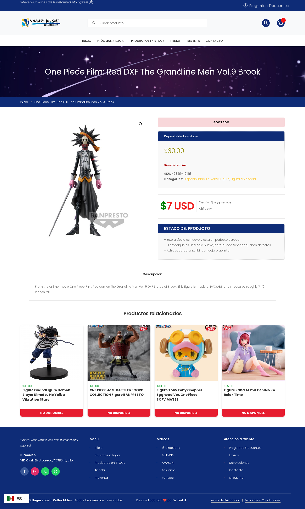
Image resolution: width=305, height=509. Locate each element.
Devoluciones (239, 463)
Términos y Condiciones (263, 500)
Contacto (214, 41)
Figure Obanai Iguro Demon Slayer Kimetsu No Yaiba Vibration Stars (46, 395)
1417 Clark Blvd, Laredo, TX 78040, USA (46, 460)
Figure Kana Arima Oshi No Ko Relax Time (249, 392)
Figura (224, 179)
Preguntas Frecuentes (268, 5)
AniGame (169, 470)
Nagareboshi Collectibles (52, 500)
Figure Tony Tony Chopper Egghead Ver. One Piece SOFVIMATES (179, 395)
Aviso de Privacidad (225, 500)
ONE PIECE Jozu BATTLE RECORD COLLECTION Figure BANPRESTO (117, 392)
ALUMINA (168, 455)
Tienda (175, 41)
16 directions (171, 448)
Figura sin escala (243, 179)
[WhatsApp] (55, 471)
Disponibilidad (194, 179)
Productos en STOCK (147, 41)
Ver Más (168, 478)
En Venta (212, 179)
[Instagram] (35, 471)
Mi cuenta (236, 478)
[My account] (266, 23)
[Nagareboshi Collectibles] (41, 22)
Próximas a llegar (111, 41)
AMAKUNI (168, 463)
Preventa (193, 41)
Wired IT (180, 500)
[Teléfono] (45, 471)
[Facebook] (24, 471)
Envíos (234, 455)
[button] (281, 23)
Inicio (86, 41)
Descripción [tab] (152, 274)
